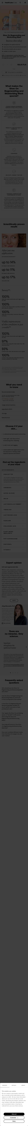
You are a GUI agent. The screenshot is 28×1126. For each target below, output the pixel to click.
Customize (13, 1117)
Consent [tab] (4, 1085)
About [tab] (23, 1085)
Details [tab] (14, 1085)
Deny (14, 1121)
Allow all (14, 1114)
